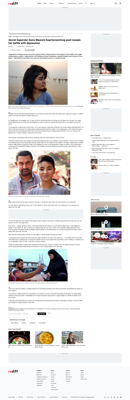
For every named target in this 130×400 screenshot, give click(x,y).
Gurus (80, 3)
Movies (53, 377)
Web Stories (95, 200)
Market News (69, 377)
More (91, 3)
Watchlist (68, 379)
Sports (52, 379)
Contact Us (64, 397)
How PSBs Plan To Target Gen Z (101, 138)
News (51, 3)
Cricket (52, 381)
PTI (13, 46)
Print (50, 313)
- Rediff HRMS (39, 381)
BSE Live (68, 372)
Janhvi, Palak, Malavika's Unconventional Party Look (105, 141)
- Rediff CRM (39, 383)
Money (61, 3)
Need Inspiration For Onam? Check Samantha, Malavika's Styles (105, 149)
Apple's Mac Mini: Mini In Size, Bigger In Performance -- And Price (103, 145)
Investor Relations (53, 397)
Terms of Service (41, 397)
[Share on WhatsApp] (105, 397)
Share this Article (15, 50)
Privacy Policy (30, 397)
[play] (106, 207)
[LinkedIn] (121, 397)
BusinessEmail (72, 3)
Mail (45, 3)
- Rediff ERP (39, 385)
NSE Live (68, 375)
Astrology (53, 387)
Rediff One (38, 375)
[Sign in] (120, 3)
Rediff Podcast (54, 389)
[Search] (116, 3)
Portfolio (68, 381)
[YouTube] (117, 397)
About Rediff (11, 397)
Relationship (84, 379)
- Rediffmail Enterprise (41, 377)
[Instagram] (114, 397)
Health (82, 372)
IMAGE (24, 323)
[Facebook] (111, 397)
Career (82, 377)
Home (39, 3)
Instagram (33, 323)
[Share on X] (108, 397)
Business (53, 375)
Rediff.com (77, 397)
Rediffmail (38, 372)
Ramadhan (42, 323)
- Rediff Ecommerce (41, 379)
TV (86, 3)
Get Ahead (15, 36)
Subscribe (42, 313)
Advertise (20, 397)
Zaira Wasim (14, 323)
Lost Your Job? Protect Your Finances (103, 152)
